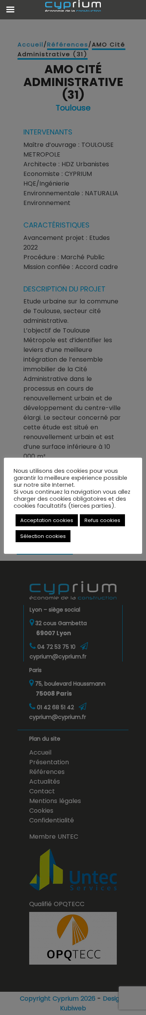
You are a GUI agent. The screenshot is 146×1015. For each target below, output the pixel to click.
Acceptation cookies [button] (46, 520)
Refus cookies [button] (102, 520)
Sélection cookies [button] (43, 536)
